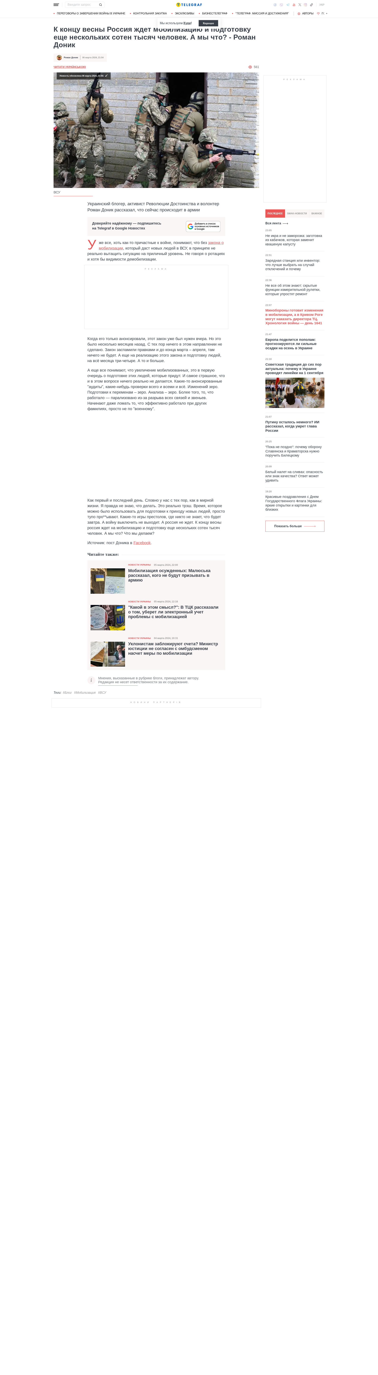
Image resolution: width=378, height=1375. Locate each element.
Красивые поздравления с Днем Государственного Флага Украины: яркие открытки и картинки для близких (293, 503)
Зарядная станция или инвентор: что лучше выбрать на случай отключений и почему (292, 265)
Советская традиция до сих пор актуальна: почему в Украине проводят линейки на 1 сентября (294, 368)
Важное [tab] (316, 213)
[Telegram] (288, 5)
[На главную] (189, 4)
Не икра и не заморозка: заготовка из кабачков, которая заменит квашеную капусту (293, 240)
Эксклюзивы (184, 13)
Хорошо (208, 23)
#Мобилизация (85, 692)
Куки (187, 23)
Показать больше (288, 526)
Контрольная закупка (150, 13)
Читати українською (70, 66)
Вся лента (273, 223)
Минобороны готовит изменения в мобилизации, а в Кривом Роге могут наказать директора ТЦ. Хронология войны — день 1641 (294, 316)
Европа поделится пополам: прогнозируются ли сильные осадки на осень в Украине (291, 344)
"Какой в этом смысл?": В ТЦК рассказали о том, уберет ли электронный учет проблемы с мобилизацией (173, 612)
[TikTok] (311, 5)
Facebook (142, 543)
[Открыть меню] (56, 4)
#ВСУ (102, 692)
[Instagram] (305, 5)
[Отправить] (100, 5)
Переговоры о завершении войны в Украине (91, 13)
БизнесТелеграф (214, 13)
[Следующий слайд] (327, 14)
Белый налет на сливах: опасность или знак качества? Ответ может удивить (294, 476)
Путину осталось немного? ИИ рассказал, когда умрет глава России (292, 426)
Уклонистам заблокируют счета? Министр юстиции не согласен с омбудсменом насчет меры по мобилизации (173, 649)
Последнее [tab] (275, 213)
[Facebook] (275, 5)
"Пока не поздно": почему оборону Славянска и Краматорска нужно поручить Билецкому (293, 451)
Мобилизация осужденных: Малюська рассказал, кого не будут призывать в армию (169, 575)
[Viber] (281, 4)
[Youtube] (294, 5)
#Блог (67, 692)
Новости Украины (139, 565)
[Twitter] (300, 4)
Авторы (307, 13)
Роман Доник (71, 57)
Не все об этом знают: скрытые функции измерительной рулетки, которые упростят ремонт (292, 290)
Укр (321, 4)
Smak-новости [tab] (297, 213)
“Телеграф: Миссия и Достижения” (262, 13)
